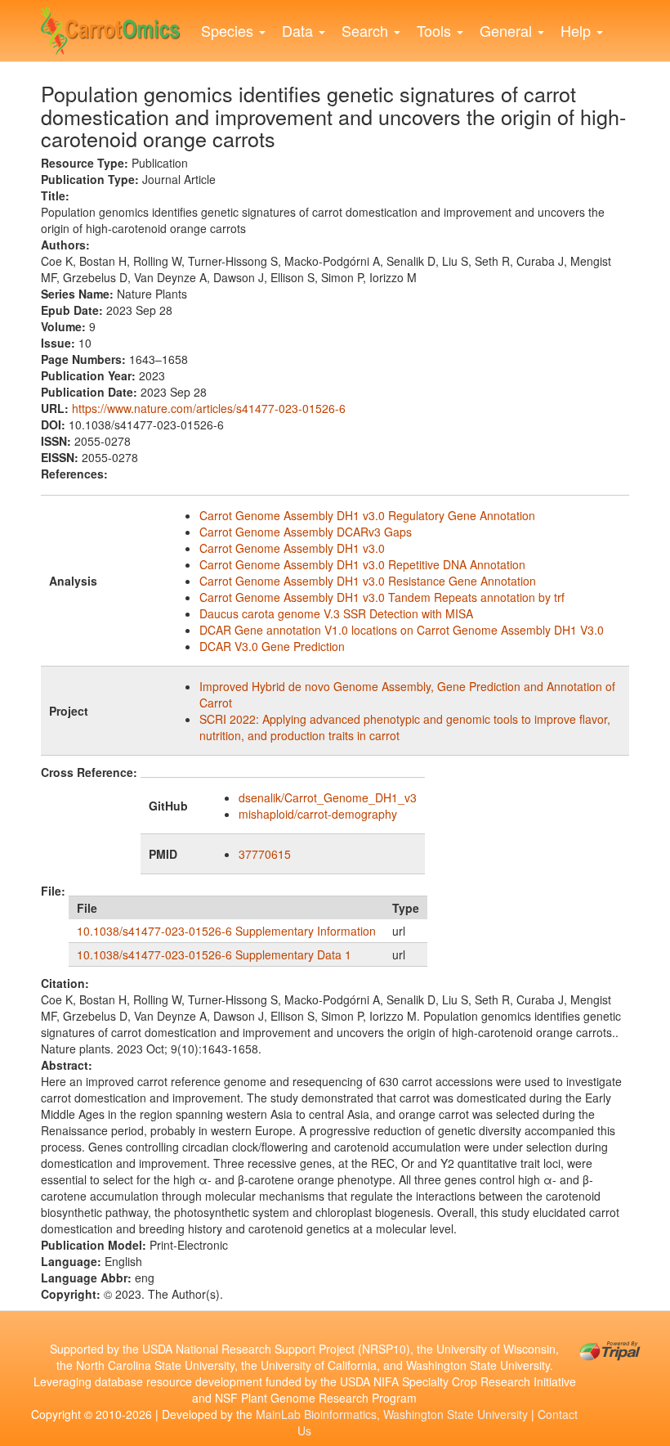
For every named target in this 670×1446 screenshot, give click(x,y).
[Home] (117, 27)
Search (367, 30)
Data (299, 30)
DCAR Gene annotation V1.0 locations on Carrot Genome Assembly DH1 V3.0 (401, 630)
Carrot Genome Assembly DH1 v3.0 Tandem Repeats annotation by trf (382, 597)
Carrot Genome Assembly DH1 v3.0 (292, 548)
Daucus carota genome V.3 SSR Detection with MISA (336, 613)
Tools (436, 30)
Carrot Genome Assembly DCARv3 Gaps (305, 531)
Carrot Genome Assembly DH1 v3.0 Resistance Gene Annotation (367, 581)
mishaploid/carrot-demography (318, 814)
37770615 (265, 854)
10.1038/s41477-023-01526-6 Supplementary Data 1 (214, 954)
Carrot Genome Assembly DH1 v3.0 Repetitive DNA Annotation (362, 564)
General (508, 30)
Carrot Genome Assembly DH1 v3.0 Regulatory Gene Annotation (367, 515)
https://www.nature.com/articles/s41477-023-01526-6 (209, 408)
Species (229, 30)
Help (578, 30)
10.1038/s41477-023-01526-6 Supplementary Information (226, 931)
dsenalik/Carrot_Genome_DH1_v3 (328, 797)
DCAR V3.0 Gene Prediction (272, 646)
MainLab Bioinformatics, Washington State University (392, 1414)
